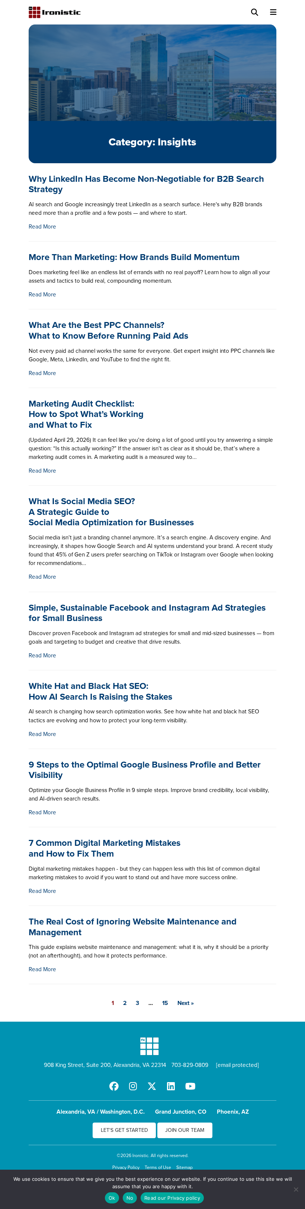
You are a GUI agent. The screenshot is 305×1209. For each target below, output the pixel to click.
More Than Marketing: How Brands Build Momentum (134, 256)
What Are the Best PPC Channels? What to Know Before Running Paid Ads (108, 330)
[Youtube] (190, 1086)
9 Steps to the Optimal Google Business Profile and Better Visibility (145, 770)
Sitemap (184, 1167)
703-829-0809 (189, 1065)
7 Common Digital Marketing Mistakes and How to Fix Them (104, 848)
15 (165, 1003)
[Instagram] (133, 1086)
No (130, 1198)
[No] (295, 1189)
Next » (185, 1003)
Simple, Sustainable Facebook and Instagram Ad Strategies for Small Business (147, 613)
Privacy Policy (125, 1167)
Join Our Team (184, 1130)
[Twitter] (152, 1086)
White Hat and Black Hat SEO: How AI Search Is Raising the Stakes (100, 691)
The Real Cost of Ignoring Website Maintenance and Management (133, 927)
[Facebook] (114, 1086)
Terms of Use (158, 1167)
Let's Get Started (124, 1130)
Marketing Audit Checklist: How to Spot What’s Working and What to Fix (86, 414)
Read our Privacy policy (172, 1198)
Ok (112, 1198)
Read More (42, 226)
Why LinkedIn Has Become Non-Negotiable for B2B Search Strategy (146, 184)
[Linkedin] (171, 1086)
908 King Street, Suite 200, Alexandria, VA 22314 (105, 1065)
